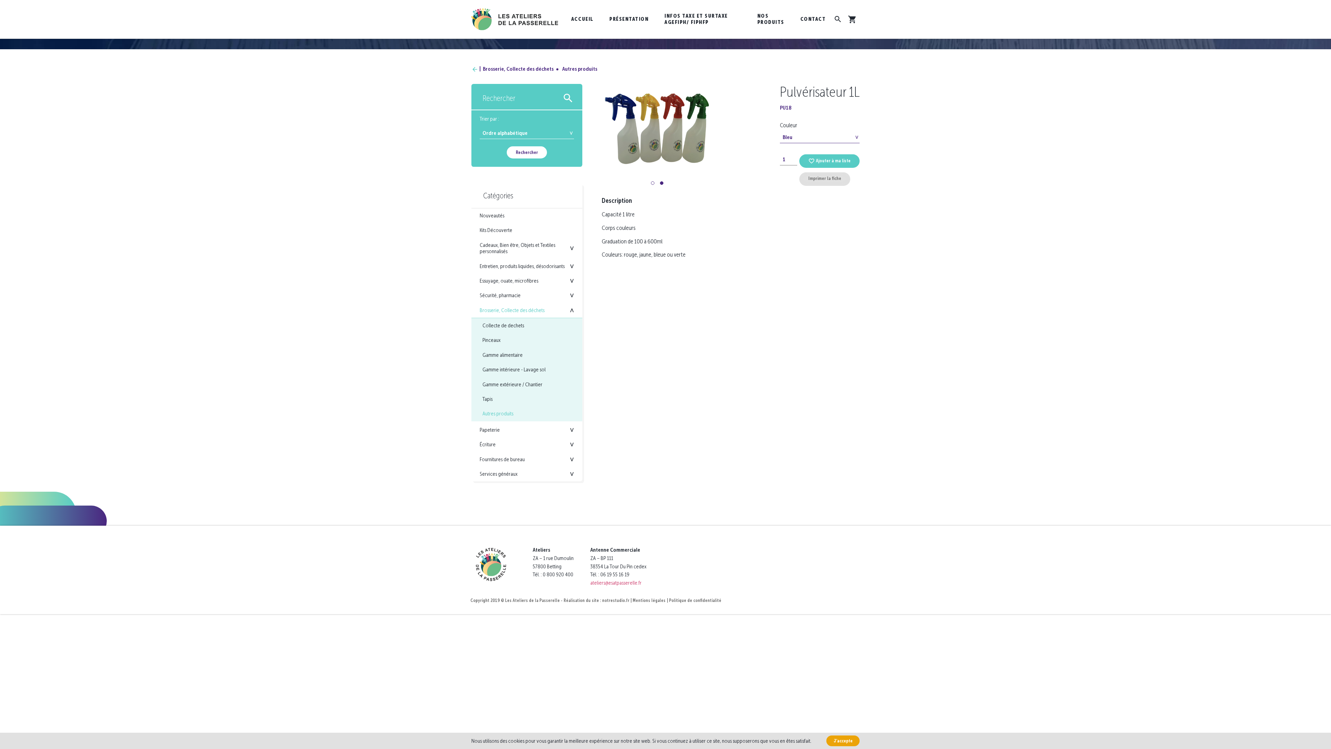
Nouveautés (492, 215)
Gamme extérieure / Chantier (512, 384)
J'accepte (843, 741)
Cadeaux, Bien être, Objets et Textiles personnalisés (517, 248)
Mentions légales (649, 600)
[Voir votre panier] (854, 19)
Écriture (488, 444)
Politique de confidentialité (695, 600)
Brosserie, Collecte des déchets (518, 69)
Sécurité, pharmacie (500, 295)
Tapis (487, 399)
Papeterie (490, 430)
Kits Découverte (496, 230)
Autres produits (579, 69)
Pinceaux (491, 340)
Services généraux (498, 474)
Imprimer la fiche (824, 178)
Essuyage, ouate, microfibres (509, 280)
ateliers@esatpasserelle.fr (616, 582)
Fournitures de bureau (502, 459)
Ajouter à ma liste (833, 161)
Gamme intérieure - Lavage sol (514, 369)
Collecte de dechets (503, 325)
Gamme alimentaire (502, 355)
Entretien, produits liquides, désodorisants (522, 266)
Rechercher (527, 152)
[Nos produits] (474, 69)
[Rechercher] (838, 19)
